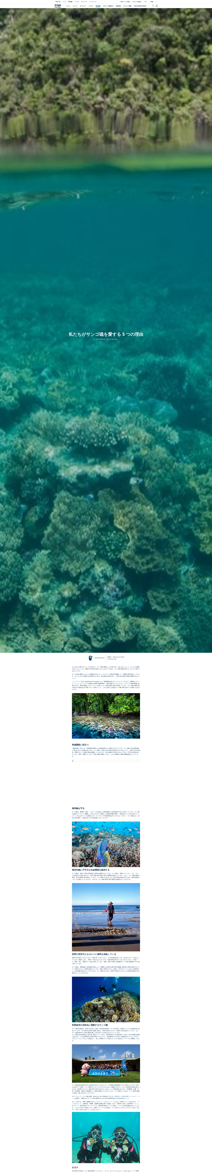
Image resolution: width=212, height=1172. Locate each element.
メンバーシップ (92, 1)
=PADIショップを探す (125, 1)
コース (64, 1)
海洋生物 (118, 6)
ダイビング (83, 6)
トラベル (77, 1)
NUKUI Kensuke (100, 658)
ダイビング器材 (127, 6)
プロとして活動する (108, 6)
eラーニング (84, 1)
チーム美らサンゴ (106, 1102)
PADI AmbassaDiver (140, 6)
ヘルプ (145, 1)
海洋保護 (70, 1)
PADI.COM (57, 1)
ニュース (75, 6)
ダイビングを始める (136, 1)
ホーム (68, 6)
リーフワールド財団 (78, 681)
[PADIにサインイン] (157, 6)
